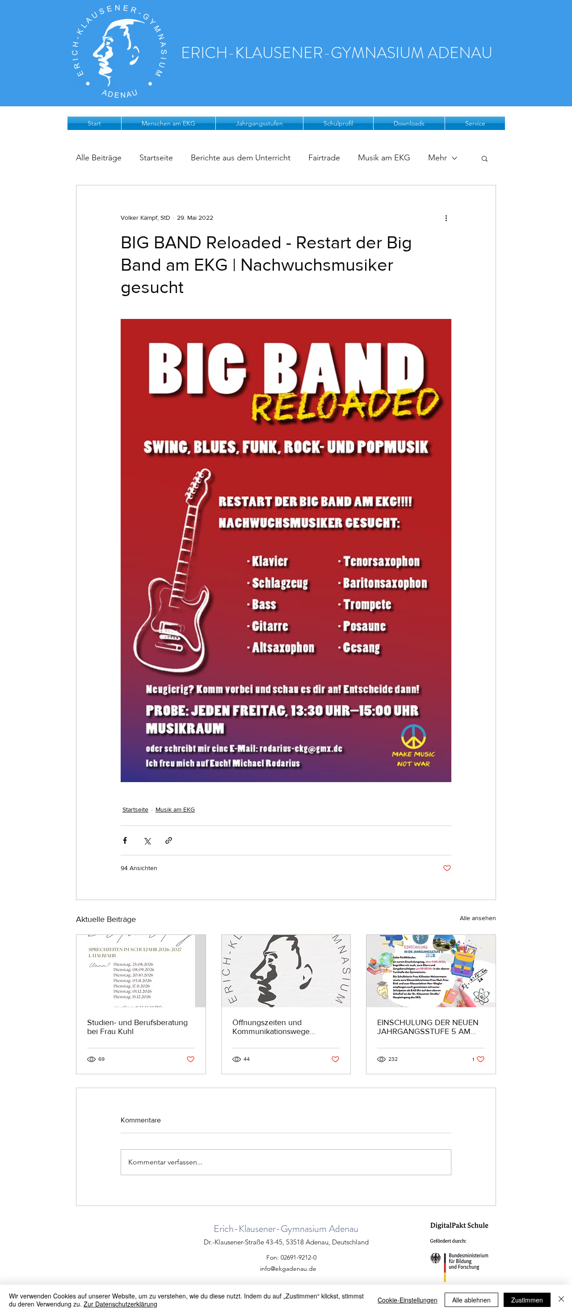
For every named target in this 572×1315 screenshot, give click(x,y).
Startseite (156, 158)
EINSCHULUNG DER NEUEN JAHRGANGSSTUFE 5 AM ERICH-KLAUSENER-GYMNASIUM (428, 1027)
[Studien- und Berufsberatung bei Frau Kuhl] (141, 971)
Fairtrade (324, 158)
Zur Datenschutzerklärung (120, 1303)
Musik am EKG (384, 158)
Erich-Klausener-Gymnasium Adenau (286, 1228)
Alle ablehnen (471, 1299)
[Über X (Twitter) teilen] (147, 840)
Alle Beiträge (99, 158)
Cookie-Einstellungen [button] (407, 1299)
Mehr (437, 158)
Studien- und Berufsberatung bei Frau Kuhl (137, 1027)
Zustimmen (527, 1299)
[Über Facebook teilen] (125, 840)
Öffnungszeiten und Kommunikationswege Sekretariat (271, 1027)
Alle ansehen (478, 917)
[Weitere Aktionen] (446, 217)
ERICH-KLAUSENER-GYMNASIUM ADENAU (336, 53)
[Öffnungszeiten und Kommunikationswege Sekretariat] (286, 971)
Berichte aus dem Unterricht (240, 158)
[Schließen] (561, 1300)
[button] (168, 123)
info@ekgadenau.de (288, 1269)
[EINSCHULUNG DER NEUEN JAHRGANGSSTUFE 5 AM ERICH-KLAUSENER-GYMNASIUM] (431, 971)
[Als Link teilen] (168, 840)
